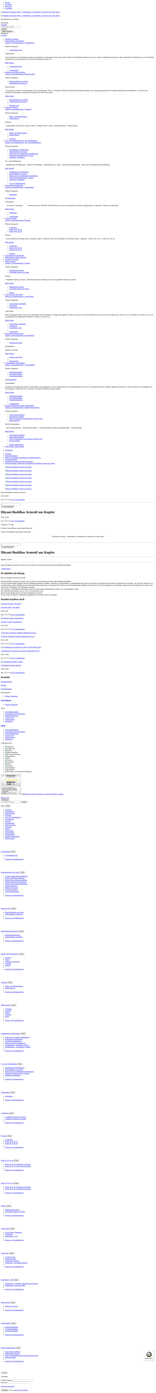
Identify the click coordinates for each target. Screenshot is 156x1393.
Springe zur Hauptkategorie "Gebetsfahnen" (20, 43)
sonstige (8, 965)
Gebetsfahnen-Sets (15, 50)
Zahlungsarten (10, 719)
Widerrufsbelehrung (11, 716)
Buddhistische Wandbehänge (19, 150)
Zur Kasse (8, 4)
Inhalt (3, 726)
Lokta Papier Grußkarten (17, 304)
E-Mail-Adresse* (6, 1380)
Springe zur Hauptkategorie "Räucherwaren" (20, 74)
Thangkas (8, 259)
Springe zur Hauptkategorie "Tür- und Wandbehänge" (23, 142)
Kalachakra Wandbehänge (14, 1039)
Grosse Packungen (11, 890)
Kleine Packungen (11, 886)
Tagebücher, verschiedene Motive (16, 1263)
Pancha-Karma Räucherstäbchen (16, 880)
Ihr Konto (8, 6)
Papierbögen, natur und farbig (15, 1285)
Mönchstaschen (10, 257)
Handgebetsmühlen (15, 372)
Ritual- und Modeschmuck (18, 116)
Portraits (8, 218)
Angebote (8, 39)
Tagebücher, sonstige (12, 1261)
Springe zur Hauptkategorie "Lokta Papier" (19, 296)
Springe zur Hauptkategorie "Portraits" (18, 220)
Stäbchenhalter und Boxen (18, 83)
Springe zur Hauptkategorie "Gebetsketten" (19, 187)
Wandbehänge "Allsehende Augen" (17, 1045)
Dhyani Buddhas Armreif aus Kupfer (30, 463)
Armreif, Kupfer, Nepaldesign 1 (11, 622)
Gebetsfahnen (10, 41)
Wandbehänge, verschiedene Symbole (18, 1047)
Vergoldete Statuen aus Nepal (19, 272)
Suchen (7, 3)
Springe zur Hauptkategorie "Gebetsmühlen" (20, 365)
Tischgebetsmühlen (15, 374)
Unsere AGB (9, 718)
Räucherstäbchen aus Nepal (18, 81)
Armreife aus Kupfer (19, 461)
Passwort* (4, 1382)
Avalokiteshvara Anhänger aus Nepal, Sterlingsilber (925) (20, 651)
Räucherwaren (10, 72)
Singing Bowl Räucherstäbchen (15, 882)
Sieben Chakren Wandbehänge (15, 1043)
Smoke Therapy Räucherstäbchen (16, 884)
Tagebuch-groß (10, 1257)
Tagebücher (13, 306)
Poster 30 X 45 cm (15, 231)
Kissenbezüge (10, 255)
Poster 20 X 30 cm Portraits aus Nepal (18, 1164)
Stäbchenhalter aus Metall (13, 937)
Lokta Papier (9, 294)
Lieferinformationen (11, 712)
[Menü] (152, 1352)
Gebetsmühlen (10, 363)
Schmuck (8, 107)
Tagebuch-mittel (10, 1259)
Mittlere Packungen (11, 888)
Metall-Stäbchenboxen (12, 935)
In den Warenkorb (7, 507)
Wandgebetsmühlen (15, 376)
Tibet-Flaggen (10, 446)
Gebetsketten (9, 185)
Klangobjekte (10, 333)
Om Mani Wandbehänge (13, 1041)
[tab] (78, 700)
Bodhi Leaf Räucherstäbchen (15, 878)
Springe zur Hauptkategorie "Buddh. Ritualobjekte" (22, 407)
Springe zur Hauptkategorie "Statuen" (17, 263)
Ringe (7, 960)
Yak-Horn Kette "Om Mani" (10, 607)
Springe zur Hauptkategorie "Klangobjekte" (19, 335)
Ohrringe (8, 958)
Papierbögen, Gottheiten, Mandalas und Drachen (21, 1283)
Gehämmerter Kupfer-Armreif (11, 665)
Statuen (8, 261)
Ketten (7, 1013)
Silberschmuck (14, 118)
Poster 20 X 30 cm (15, 229)
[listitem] (80, 747)
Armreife (11, 459)
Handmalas (13, 194)
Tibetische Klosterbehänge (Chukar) (21, 155)
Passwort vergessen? (8, 1386)
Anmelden (8, 8)
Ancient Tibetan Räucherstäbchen (16, 876)
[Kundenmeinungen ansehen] (11, 794)
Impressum (8, 721)
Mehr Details (9, 63)
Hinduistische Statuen (16, 270)
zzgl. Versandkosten (18, 500)
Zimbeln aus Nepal (15, 343)
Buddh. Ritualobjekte (12, 406)
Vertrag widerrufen (11, 696)
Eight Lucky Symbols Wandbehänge (17, 1037)
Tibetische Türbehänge (17, 157)
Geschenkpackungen (12, 891)
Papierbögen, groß (15, 307)
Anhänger (8, 1009)
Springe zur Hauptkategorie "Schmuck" (18, 109)
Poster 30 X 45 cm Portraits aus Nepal (18, 1187)
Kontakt (3, 685)
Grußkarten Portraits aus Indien (15, 1119)
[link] (4, 25)
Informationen (6, 700)
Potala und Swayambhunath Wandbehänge (23, 154)
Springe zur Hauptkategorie (14, 859)
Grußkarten (13, 228)
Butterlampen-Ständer (16, 417)
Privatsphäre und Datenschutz (15, 714)
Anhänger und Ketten (12, 961)
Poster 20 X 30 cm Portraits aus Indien (18, 1166)
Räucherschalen (14, 420)
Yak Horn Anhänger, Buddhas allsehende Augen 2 (18, 636)
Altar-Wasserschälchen (17, 415)
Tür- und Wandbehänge (13, 141)
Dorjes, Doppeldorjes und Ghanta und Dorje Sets (25, 419)
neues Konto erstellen (20, 1390)
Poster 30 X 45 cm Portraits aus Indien (18, 1189)
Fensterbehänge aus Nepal (18, 152)
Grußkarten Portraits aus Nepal (15, 1117)
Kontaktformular (6, 682)
